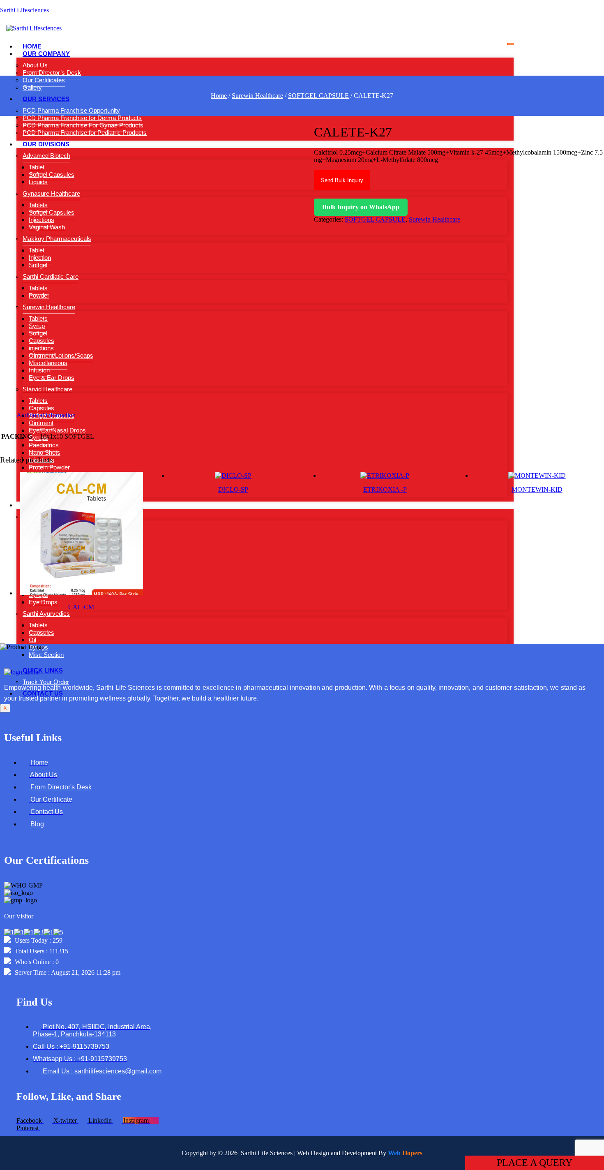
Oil (32, 639)
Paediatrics (44, 445)
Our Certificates (44, 79)
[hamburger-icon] (510, 44)
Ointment (41, 422)
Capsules (41, 632)
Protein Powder (49, 467)
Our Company (46, 53)
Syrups (38, 437)
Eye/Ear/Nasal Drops (57, 430)
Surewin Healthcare (257, 95)
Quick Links (43, 670)
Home (32, 46)
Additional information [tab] (46, 415)
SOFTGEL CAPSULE (318, 95)
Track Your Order (46, 681)
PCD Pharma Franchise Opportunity (71, 110)
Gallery (32, 87)
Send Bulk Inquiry (342, 180)
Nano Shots (44, 452)
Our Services (46, 98)
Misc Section (46, 654)
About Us (35, 65)
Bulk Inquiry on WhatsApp (360, 206)
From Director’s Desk (52, 72)
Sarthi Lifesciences (24, 10)
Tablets (38, 625)
